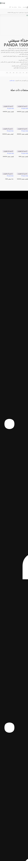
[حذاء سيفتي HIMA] (6, 166)
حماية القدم (21, 12)
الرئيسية (26, 12)
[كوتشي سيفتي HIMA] (21, 143)
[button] (7, 215)
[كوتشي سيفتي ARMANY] (21, 121)
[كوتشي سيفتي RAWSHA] (21, 98)
